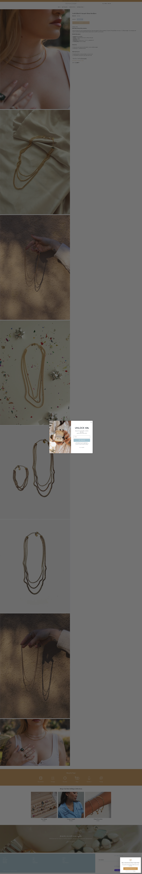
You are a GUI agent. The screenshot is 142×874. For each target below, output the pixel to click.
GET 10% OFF (82, 440)
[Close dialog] (91, 422)
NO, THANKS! (81, 447)
